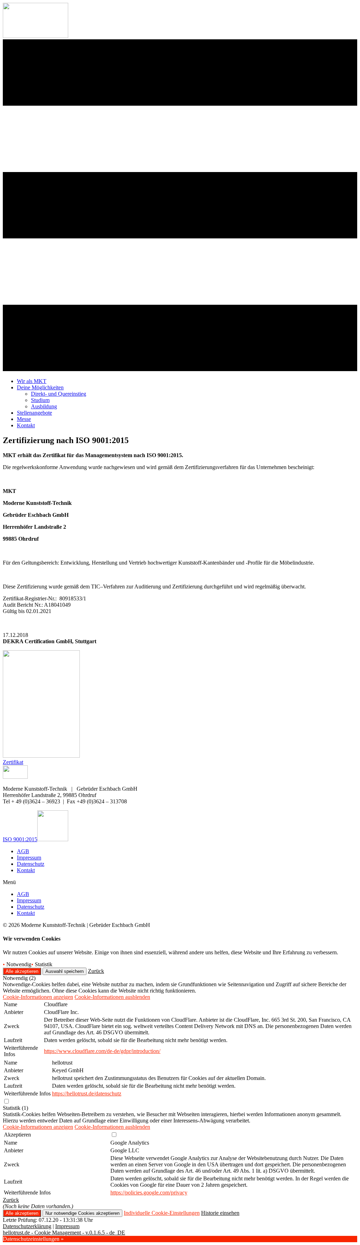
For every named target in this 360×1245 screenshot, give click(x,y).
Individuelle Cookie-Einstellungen (162, 1213)
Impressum (29, 858)
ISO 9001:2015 (20, 839)
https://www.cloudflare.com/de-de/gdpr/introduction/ (102, 1051)
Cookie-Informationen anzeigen (38, 997)
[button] (13, 762)
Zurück (96, 971)
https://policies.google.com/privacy (148, 1192)
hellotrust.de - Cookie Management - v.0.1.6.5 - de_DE (64, 1233)
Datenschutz (30, 864)
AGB (23, 851)
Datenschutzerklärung (27, 1226)
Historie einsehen (220, 1213)
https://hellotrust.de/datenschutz (86, 1093)
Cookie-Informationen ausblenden (112, 997)
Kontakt (26, 870)
